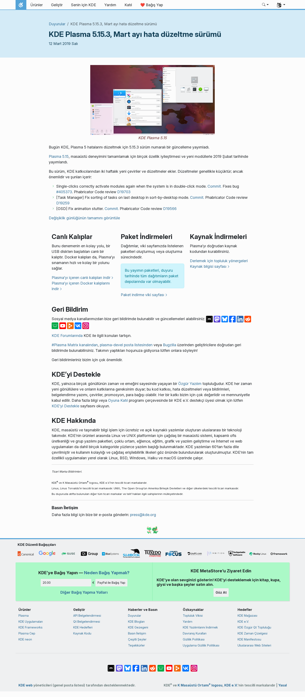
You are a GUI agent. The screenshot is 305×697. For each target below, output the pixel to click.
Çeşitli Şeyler (137, 639)
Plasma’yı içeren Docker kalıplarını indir (81, 286)
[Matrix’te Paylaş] (210, 319)
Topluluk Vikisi (193, 615)
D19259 (63, 203)
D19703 (124, 192)
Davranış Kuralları (194, 633)
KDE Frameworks (30, 627)
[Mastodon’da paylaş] (217, 319)
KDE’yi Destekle (65, 406)
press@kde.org (143, 514)
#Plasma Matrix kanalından (75, 345)
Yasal (282, 685)
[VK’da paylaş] (78, 325)
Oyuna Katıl (118, 400)
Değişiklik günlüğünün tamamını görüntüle (84, 218)
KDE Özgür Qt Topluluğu (254, 627)
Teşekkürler (136, 645)
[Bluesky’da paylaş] (225, 319)
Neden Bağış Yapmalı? (106, 572)
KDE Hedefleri (83, 627)
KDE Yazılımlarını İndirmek (200, 627)
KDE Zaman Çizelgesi (252, 633)
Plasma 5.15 (59, 156)
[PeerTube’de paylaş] (71, 325)
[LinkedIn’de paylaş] (240, 319)
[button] (265, 5)
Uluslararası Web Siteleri (254, 645)
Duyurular (57, 24)
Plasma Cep (26, 633)
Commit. (214, 186)
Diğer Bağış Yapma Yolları (84, 592)
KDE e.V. (243, 621)
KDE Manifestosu (249, 639)
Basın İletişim (137, 633)
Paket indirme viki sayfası (142, 295)
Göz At (221, 592)
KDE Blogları (136, 621)
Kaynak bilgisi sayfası (208, 266)
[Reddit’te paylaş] (247, 319)
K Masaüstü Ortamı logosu (200, 685)
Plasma (23, 615)
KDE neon (25, 639)
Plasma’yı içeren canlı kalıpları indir (81, 277)
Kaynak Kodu (82, 633)
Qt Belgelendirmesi (86, 621)
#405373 (64, 192)
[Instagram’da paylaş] (85, 325)
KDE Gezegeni (138, 627)
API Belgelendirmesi (87, 615)
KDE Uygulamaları (30, 621)
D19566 (170, 208)
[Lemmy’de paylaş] (55, 325)
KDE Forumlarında (67, 335)
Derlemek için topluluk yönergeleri (219, 261)
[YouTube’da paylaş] (63, 325)
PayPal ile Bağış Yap (111, 582)
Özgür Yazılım (189, 383)
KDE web (25, 685)
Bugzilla (169, 345)
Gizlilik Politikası (194, 639)
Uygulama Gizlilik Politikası (201, 645)
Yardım (187, 621)
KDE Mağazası (247, 615)
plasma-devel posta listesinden (126, 345)
